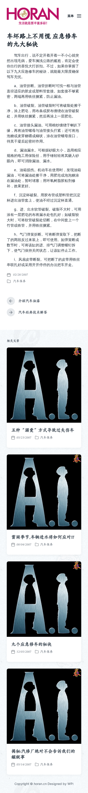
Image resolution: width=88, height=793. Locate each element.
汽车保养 (19, 281)
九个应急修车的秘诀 (31, 644)
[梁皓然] (33, 16)
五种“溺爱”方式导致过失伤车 (42, 430)
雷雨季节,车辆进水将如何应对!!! (42, 537)
